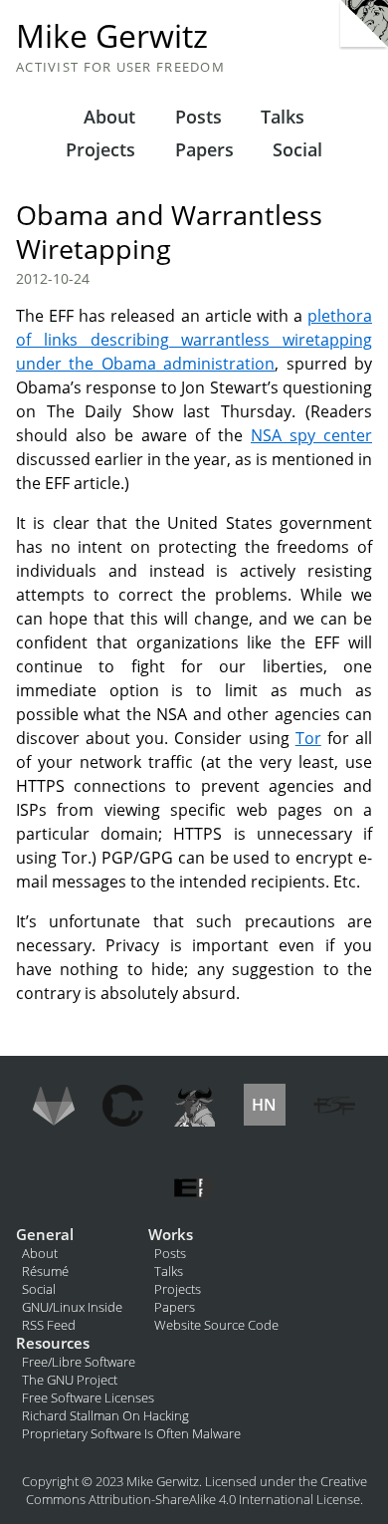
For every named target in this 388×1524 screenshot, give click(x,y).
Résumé (45, 1271)
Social (297, 149)
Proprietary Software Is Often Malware (131, 1433)
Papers (204, 149)
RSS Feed (49, 1325)
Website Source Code (216, 1325)
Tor (308, 738)
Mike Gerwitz (112, 35)
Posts (198, 116)
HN (264, 1105)
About (109, 116)
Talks (282, 116)
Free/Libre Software (78, 1362)
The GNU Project (69, 1380)
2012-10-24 (53, 278)
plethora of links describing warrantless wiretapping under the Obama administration (194, 340)
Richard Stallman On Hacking (105, 1415)
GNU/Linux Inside (72, 1307)
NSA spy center (311, 435)
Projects (100, 149)
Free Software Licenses (88, 1397)
